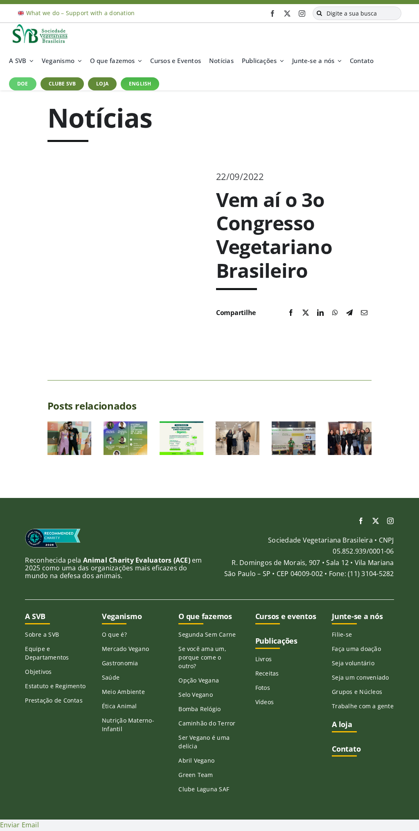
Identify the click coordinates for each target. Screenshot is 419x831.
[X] (305, 313)
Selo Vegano (195, 694)
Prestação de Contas (54, 700)
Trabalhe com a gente (363, 706)
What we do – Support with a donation (80, 13)
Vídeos (264, 702)
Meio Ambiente (123, 692)
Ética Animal (119, 706)
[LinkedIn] (320, 313)
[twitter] (287, 13)
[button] (53, 438)
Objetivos (38, 672)
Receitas (267, 673)
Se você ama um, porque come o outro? (202, 657)
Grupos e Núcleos (357, 692)
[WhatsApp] (335, 313)
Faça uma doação (356, 649)
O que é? (114, 634)
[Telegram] (349, 313)
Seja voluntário (353, 663)
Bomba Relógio (199, 709)
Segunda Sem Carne (207, 634)
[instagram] (302, 13)
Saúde (110, 677)
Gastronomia (120, 663)
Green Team (195, 775)
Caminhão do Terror (206, 723)
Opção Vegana (198, 680)
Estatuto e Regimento (55, 686)
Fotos (262, 687)
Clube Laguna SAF (203, 789)
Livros (263, 659)
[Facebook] (291, 313)
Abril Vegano (196, 760)
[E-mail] (364, 313)
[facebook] (272, 13)
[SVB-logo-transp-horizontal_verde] (39, 26)
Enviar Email (19, 824)
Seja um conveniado (360, 677)
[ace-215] (52, 531)
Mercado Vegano (125, 649)
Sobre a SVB (42, 634)
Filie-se (342, 634)
